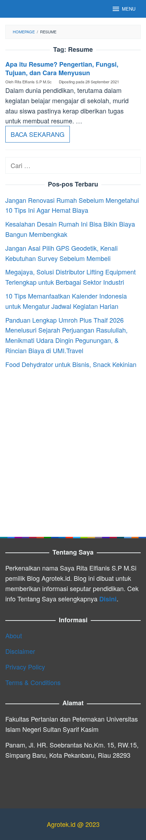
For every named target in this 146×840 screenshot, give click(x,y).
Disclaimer (20, 651)
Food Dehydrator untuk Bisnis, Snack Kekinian (70, 364)
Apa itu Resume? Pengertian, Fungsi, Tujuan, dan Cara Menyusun (61, 68)
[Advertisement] (73, 450)
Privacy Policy (25, 666)
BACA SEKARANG (37, 134)
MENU (128, 8)
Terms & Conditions (33, 682)
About (13, 635)
